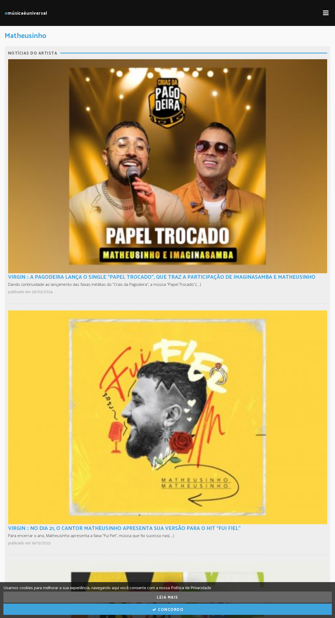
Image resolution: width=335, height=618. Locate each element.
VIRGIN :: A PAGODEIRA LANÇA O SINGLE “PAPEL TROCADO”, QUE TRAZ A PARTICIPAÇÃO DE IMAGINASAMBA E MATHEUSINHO (161, 277)
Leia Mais (167, 597)
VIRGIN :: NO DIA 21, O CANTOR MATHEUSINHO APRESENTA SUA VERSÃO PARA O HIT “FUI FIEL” (124, 528)
